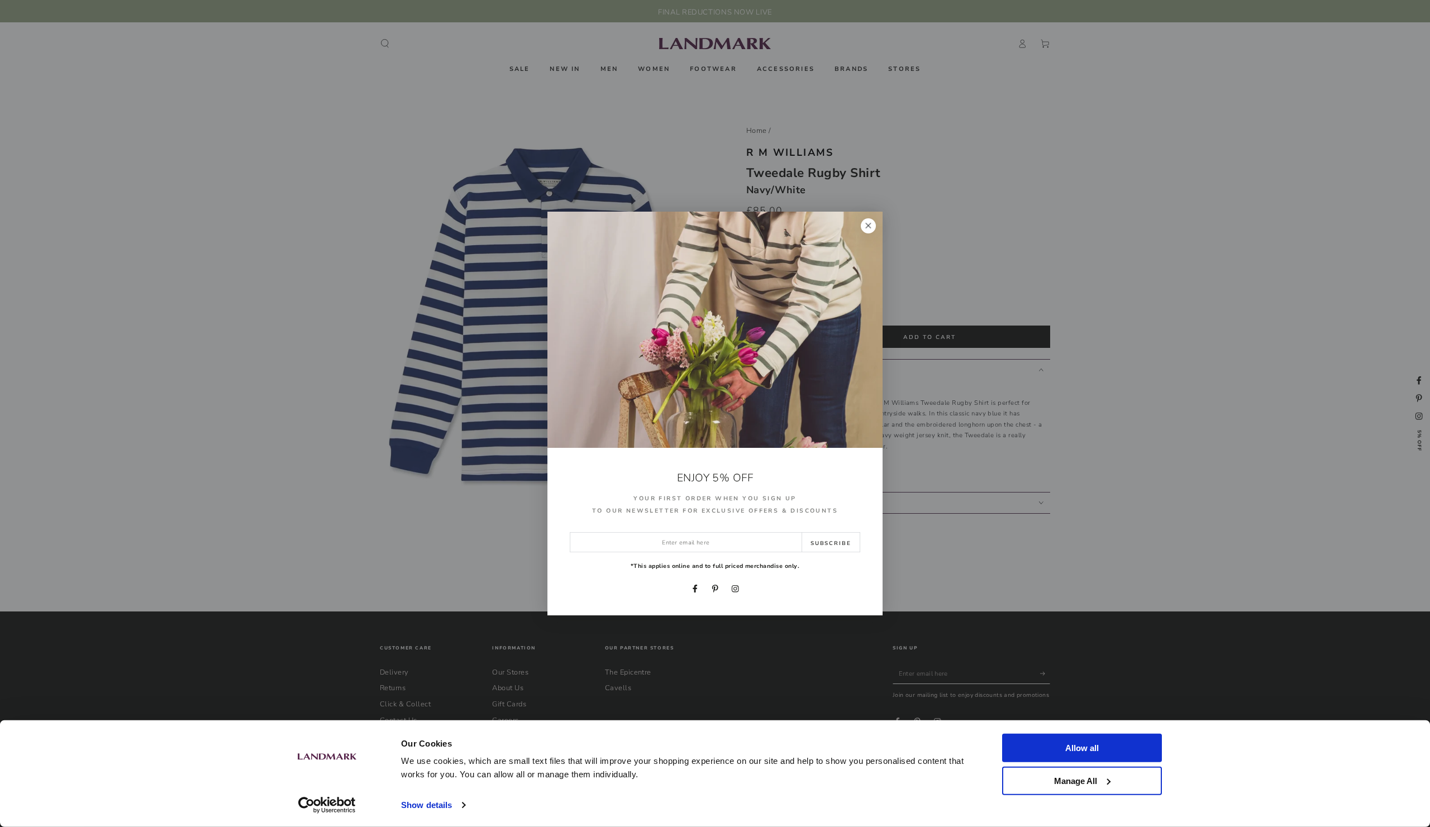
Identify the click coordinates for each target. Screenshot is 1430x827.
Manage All (1075, 780)
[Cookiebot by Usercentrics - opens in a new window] (327, 805)
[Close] (868, 226)
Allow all (1082, 748)
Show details (426, 805)
